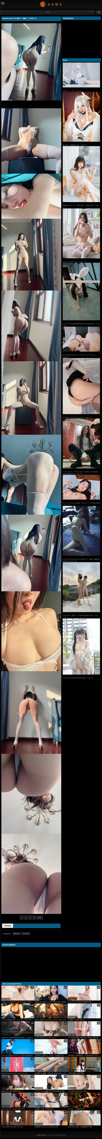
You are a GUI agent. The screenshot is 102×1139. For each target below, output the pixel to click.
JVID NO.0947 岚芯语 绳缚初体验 (80, 1002)
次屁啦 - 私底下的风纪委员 (44, 1109)
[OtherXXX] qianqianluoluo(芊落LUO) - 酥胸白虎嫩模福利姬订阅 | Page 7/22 (81, 560)
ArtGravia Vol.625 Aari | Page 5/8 (74, 262)
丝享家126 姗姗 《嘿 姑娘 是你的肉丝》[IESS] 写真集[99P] (51, 1073)
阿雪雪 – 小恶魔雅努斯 (76, 1109)
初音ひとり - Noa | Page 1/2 (72, 91)
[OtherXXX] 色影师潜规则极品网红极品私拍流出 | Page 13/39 (81, 325)
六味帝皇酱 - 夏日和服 (76, 1073)
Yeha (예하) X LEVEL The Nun (12, 1127)
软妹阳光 (26, 934)
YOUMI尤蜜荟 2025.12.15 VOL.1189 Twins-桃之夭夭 (18, 1020)
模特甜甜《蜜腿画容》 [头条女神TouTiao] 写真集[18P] (84, 1055)
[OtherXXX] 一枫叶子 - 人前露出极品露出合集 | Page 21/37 (80, 616)
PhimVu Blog (51, 4)
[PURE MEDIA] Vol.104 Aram (45, 1038)
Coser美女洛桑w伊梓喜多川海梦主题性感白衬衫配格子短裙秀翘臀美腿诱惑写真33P (84, 1038)
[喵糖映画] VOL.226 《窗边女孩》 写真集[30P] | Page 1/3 (81, 206)
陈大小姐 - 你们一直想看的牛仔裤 (80, 1127)
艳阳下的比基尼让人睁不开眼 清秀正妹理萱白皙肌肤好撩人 (51, 1002)
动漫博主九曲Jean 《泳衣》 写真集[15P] (49, 1055)
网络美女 (17, 934)
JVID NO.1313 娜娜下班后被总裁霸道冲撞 (49, 1091)
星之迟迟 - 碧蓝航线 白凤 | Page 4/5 (75, 145)
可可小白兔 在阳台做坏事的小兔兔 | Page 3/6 (78, 678)
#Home (47, 12)
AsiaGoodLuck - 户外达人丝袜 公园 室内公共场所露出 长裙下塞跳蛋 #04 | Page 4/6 (80, 473)
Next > (39, 917)
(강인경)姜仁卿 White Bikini (78, 1091)
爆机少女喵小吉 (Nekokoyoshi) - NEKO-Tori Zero (51, 1020)
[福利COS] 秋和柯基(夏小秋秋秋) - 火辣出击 (17, 1038)
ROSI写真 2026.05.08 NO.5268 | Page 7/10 (77, 417)
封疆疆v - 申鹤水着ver (76, 1020)
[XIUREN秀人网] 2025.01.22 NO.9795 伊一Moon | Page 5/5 (80, 356)
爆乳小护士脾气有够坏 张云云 (12, 1091)
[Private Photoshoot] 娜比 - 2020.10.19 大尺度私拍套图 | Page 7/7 (81, 504)
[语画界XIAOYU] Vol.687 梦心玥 (46, 1127)
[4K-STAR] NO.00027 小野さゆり (13, 1109)
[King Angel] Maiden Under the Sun (15, 1073)
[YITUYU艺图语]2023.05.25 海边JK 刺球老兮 (17, 1055)
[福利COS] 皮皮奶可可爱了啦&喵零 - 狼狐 (16, 1002)
